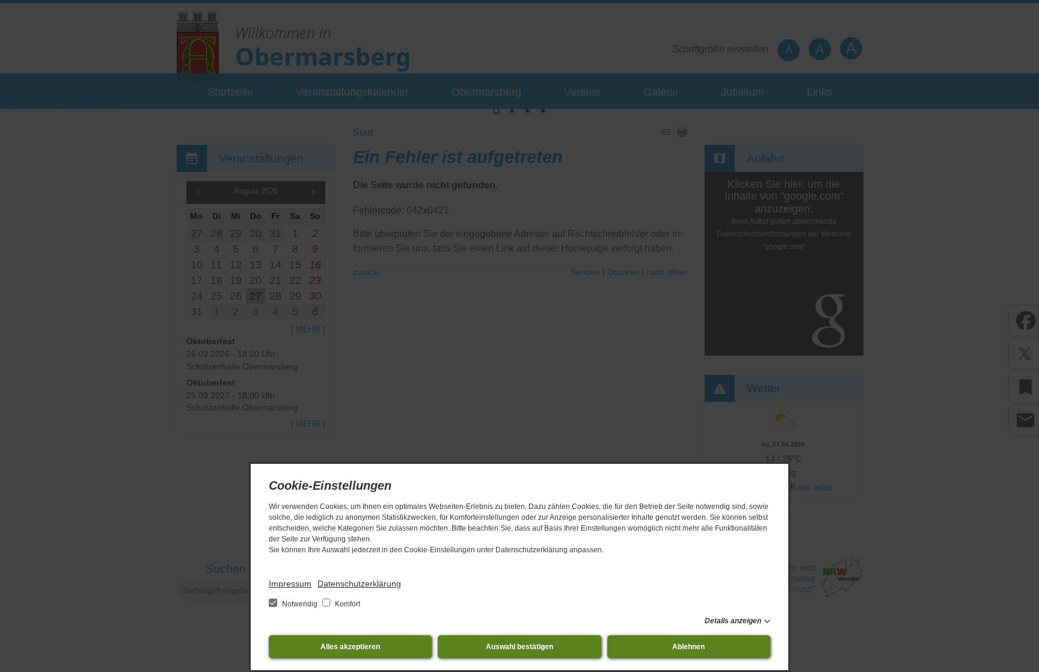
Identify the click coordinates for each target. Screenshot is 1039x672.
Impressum (290, 583)
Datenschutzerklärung (359, 583)
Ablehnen (688, 647)
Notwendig (299, 604)
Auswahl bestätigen (519, 647)
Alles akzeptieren (350, 647)
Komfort (346, 604)
